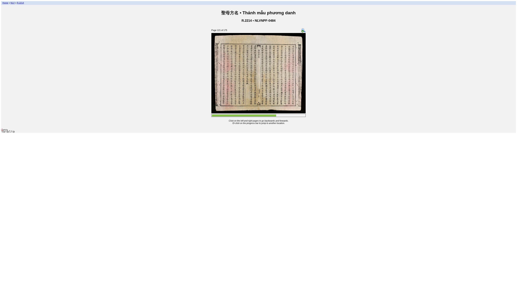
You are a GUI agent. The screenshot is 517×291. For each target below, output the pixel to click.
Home (5, 3)
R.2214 (20, 3)
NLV (13, 3)
